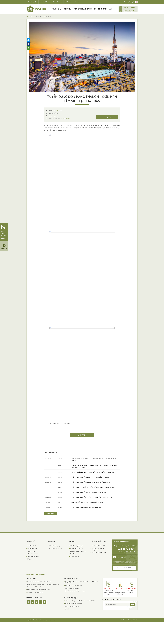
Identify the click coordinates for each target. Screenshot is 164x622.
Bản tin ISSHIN (45, 2)
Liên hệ (77, 2)
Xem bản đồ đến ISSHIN (124, 568)
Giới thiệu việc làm (76, 554)
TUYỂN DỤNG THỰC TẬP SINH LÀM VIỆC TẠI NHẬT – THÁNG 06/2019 (93, 487)
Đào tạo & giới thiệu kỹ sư (78, 551)
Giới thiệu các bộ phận (56, 548)
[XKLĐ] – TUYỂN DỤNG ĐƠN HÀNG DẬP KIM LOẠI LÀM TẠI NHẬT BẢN (92, 472)
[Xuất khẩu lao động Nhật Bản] (36, 9)
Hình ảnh (68, 2)
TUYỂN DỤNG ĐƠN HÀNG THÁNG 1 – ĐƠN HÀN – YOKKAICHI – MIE (92, 497)
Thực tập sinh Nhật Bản (99, 552)
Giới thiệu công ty (54, 546)
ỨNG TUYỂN (107, 117)
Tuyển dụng (31, 551)
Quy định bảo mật (33, 556)
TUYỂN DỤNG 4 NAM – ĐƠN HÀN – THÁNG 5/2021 (86, 507)
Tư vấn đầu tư (74, 556)
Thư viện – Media (33, 554)
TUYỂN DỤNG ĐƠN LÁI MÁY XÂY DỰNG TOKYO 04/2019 (88, 492)
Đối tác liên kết (57, 2)
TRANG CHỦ (56, 9)
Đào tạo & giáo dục (76, 546)
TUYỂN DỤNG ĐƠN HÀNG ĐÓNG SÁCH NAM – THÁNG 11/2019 (90, 482)
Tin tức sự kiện (32, 2)
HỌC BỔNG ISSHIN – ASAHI (103, 9)
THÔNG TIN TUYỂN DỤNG (83, 9)
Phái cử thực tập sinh (76, 548)
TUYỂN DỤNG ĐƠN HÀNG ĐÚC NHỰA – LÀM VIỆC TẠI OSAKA (90, 477)
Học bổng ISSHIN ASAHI (99, 546)
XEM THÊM (50, 513)
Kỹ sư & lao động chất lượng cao (98, 549)
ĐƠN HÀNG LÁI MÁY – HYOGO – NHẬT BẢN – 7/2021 (87, 502)
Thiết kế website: (129, 620)
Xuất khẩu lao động (45, 16)
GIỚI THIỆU (67, 9)
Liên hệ (30, 559)
